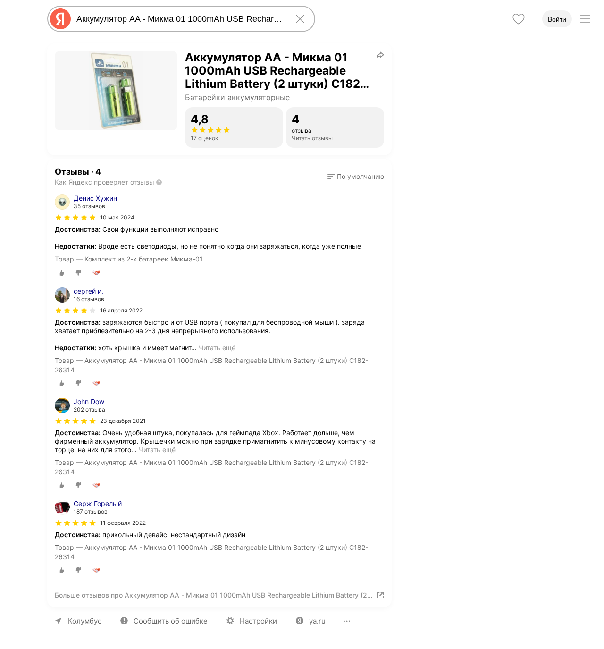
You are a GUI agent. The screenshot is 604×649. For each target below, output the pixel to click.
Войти (557, 19)
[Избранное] (518, 18)
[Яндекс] (60, 18)
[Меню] (585, 18)
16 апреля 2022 (121, 310)
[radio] (61, 273)
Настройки (258, 620)
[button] (355, 176)
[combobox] (179, 19)
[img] (75, 217)
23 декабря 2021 (123, 420)
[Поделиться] (380, 55)
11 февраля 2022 (123, 522)
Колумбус (84, 620)
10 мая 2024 (117, 217)
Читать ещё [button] (217, 348)
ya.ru (317, 620)
